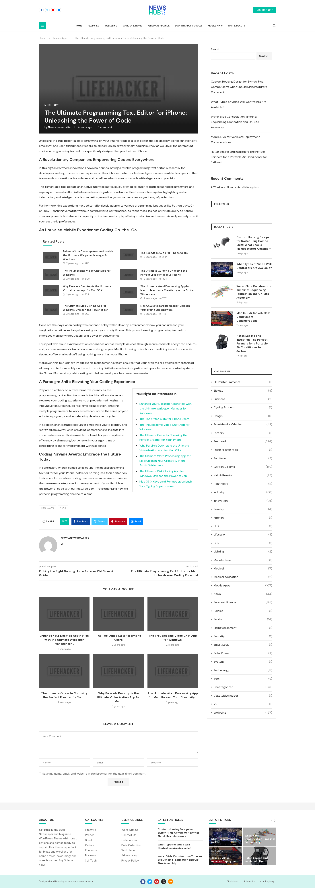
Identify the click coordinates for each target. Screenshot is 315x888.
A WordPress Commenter (226, 187)
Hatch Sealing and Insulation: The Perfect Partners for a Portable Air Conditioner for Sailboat (239, 157)
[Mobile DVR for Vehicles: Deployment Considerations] (222, 318)
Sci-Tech (91, 860)
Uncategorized (243, 687)
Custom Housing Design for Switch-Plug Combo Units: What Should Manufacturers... (178, 833)
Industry (243, 492)
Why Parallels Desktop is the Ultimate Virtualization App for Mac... (118, 697)
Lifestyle (243, 534)
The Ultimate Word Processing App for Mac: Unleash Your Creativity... (172, 695)
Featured (93, 25)
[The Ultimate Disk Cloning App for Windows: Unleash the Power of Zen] (51, 309)
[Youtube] (53, 10)
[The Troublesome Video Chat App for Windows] (51, 274)
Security (243, 636)
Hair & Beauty (236, 25)
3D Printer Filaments (243, 382)
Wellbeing (111, 25)
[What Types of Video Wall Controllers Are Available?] (222, 269)
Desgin (243, 416)
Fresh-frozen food (243, 450)
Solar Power (243, 653)
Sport (88, 840)
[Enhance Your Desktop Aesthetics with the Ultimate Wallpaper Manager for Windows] (51, 257)
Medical (243, 568)
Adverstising (129, 855)
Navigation (252, 187)
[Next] (275, 820)
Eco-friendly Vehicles (188, 25)
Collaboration (129, 840)
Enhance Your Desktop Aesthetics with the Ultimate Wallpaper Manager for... (64, 640)
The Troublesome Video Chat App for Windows (172, 638)
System (243, 662)
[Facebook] (41, 10)
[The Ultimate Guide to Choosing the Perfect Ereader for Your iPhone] (128, 274)
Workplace (128, 850)
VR (243, 704)
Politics (243, 611)
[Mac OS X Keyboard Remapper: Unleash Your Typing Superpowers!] (128, 309)
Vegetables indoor (243, 696)
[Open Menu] (42, 25)
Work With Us (130, 830)
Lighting (243, 551)
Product (243, 619)
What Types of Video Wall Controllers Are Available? (254, 266)
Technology (243, 670)
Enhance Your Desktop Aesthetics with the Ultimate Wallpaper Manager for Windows (88, 255)
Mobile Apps (215, 25)
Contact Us (128, 835)
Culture (89, 845)
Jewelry (243, 509)
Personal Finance (158, 25)
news (63, 508)
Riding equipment (243, 628)
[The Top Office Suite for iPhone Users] (128, 254)
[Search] (274, 26)
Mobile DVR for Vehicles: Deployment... (225, 859)
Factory (243, 433)
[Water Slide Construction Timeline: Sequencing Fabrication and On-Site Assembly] (222, 291)
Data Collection (131, 845)
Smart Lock (243, 645)
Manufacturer (243, 560)
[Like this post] (66, 521)
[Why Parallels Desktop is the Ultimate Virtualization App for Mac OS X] (51, 290)
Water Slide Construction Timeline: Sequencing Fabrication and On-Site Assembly (235, 122)
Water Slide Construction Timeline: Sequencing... (260, 839)
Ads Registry (267, 881)
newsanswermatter (59, 127)
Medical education (243, 577)
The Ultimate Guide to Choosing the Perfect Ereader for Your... (64, 695)
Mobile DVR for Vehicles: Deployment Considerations (253, 317)
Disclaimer (232, 881)
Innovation (243, 501)
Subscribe (249, 881)
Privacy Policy (130, 860)
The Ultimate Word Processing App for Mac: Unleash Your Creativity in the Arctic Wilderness (167, 290)
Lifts (243, 543)
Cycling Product (243, 407)
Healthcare (243, 484)
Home (78, 25)
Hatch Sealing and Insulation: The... (256, 859)
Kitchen (243, 518)
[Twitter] (47, 10)
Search (215, 49)
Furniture (243, 458)
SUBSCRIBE (265, 10)
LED (243, 526)
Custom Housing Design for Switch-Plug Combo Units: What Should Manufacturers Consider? (239, 87)
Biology (243, 390)
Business (243, 399)
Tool (243, 679)
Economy (91, 850)
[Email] (59, 10)
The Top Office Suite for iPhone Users (164, 252)
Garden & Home (132, 25)
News (243, 594)
